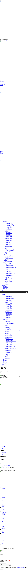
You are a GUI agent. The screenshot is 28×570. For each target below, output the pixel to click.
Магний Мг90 (6, 248)
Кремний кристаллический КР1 (10, 250)
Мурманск (3, 509)
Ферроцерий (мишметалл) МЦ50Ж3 (10, 272)
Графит (4, 254)
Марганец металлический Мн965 (9, 246)
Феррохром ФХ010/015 (9, 233)
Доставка (3, 447)
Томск (2, 531)
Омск (2, 517)
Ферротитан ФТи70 (8, 242)
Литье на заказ (5, 288)
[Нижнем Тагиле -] (2, 82)
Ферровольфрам (7, 309)
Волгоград (3, 494)
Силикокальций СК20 (9, 303)
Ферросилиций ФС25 (9, 222)
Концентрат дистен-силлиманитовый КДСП (10, 274)
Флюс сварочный (7, 257)
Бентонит (6, 279)
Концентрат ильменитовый (8, 349)
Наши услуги (3, 285)
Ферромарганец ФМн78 (9, 226)
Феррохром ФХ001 (8, 305)
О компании (3, 289)
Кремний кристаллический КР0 (10, 249)
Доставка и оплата (4, 363)
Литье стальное (5, 359)
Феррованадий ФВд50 (9, 313)
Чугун (4, 262)
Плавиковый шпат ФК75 (9, 351)
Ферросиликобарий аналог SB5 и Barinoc (11, 267)
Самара (3, 526)
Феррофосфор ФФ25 (8, 244)
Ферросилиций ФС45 (9, 223)
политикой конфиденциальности (21, 567)
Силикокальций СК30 (9, 230)
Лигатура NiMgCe (8, 271)
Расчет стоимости (2, 152)
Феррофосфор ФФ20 (8, 243)
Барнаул (3, 491)
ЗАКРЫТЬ (2, 569)
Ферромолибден (7, 311)
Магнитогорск (3, 508)
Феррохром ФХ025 (8, 307)
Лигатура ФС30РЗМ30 (9, 270)
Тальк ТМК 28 (6, 282)
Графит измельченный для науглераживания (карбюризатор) (12, 330)
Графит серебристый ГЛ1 (8, 255)
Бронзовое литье (5, 361)
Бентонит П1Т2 (8, 353)
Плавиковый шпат (7, 277)
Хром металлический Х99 (8, 247)
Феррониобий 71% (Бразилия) (8, 238)
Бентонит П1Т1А (8, 280)
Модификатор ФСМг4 (9, 268)
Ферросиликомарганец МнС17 (8, 301)
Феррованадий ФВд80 (9, 240)
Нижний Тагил (6, 40)
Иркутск (3, 500)
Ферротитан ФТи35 (8, 241)
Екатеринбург (3, 497)
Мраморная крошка (7, 284)
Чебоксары (3, 540)
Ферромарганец (7, 299)
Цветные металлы (5, 245)
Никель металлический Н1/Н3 (8, 324)
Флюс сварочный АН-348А (9, 258)
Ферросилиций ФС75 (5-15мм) (10, 224)
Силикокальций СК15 (9, 229)
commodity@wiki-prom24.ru (3, 460)
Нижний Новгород (4, 512)
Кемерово (3, 503)
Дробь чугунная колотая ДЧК (8, 261)
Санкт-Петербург (4, 528)
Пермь (2, 521)
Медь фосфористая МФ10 (8, 251)
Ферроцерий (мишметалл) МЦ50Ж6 (10, 273)
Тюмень (3, 532)
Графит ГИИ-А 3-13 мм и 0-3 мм (9, 256)
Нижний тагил (3, 513)
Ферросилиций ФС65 (9, 297)
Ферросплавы (5, 221)
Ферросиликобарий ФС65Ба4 (9, 265)
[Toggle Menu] (26, 292)
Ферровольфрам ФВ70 (9, 236)
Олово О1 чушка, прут (7, 253)
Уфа (2, 534)
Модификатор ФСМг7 (9, 269)
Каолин (6, 283)
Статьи (3, 448)
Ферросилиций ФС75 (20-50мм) (10, 225)
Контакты (3, 290)
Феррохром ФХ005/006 (9, 232)
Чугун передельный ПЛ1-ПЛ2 (8, 263)
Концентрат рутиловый (8, 276)
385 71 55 (2, 81)
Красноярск (3, 505)
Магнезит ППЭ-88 (7, 355)
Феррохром (6, 231)
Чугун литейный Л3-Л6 (8, 336)
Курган (3, 506)
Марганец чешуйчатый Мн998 (8, 320)
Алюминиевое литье (5, 287)
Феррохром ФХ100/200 (9, 234)
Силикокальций (7, 228)
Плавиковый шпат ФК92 (9, 278)
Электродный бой (7, 259)
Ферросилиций (6, 295)
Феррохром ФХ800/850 (9, 235)
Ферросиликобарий (7, 338)
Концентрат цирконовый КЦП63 (9, 275)
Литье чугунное (5, 286)
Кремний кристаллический (8, 322)
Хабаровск (3, 537)
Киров (2, 504)
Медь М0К (6, 252)
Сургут (3, 527)
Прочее (4, 347)
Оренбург (3, 518)
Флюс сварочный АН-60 (9, 332)
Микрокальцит (6, 357)
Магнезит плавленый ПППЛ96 (8, 281)
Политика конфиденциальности (6, 465)
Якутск (3, 543)
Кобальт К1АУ (6, 326)
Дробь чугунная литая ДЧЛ (8, 334)
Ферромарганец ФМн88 (9, 227)
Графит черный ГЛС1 (7, 328)
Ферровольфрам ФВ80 (9, 237)
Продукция (3, 220)
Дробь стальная (5, 260)
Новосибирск (3, 514)
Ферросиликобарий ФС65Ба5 (9, 340)
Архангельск (3, 488)
